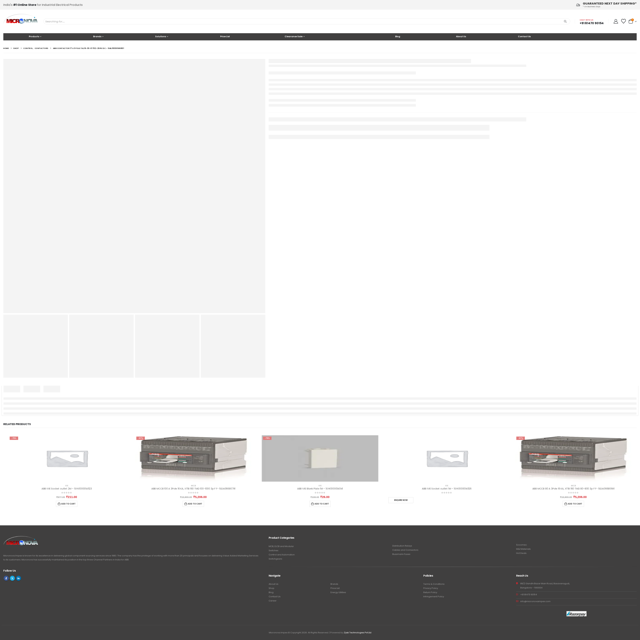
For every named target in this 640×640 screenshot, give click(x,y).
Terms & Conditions (433, 584)
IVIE (66, 485)
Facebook (6, 578)
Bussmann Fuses (401, 554)
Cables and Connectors (405, 550)
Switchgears (275, 558)
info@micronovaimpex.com (535, 601)
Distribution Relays (402, 545)
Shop (271, 588)
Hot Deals (521, 553)
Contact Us (524, 36)
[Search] (565, 21)
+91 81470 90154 (592, 23)
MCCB (193, 485)
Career (272, 600)
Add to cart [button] (68, 503)
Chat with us (586, 20)
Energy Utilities (338, 592)
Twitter (12, 578)
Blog (397, 36)
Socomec (521, 544)
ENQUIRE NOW (401, 500)
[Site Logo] (20, 21)
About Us (461, 36)
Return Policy (430, 592)
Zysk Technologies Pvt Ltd (357, 632)
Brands (334, 584)
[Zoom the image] (20, 538)
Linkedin (18, 578)
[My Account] (615, 21)
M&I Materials (523, 549)
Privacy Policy (430, 588)
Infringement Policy (433, 596)
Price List (225, 36)
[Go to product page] (446, 458)
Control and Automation (282, 554)
